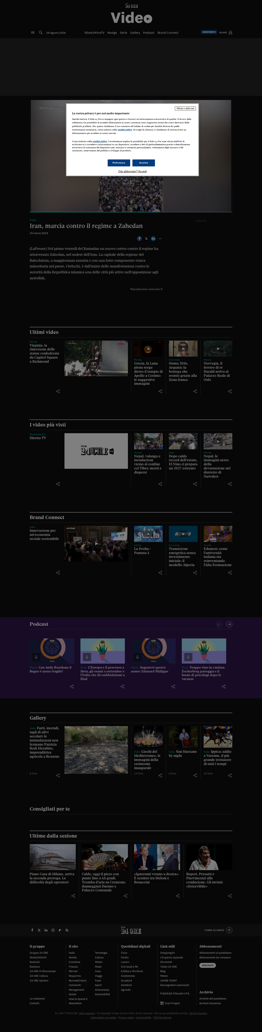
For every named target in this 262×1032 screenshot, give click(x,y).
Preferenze (119, 163)
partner (178, 141)
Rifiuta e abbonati (185, 108)
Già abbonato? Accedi (132, 171)
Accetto (143, 163)
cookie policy (125, 129)
